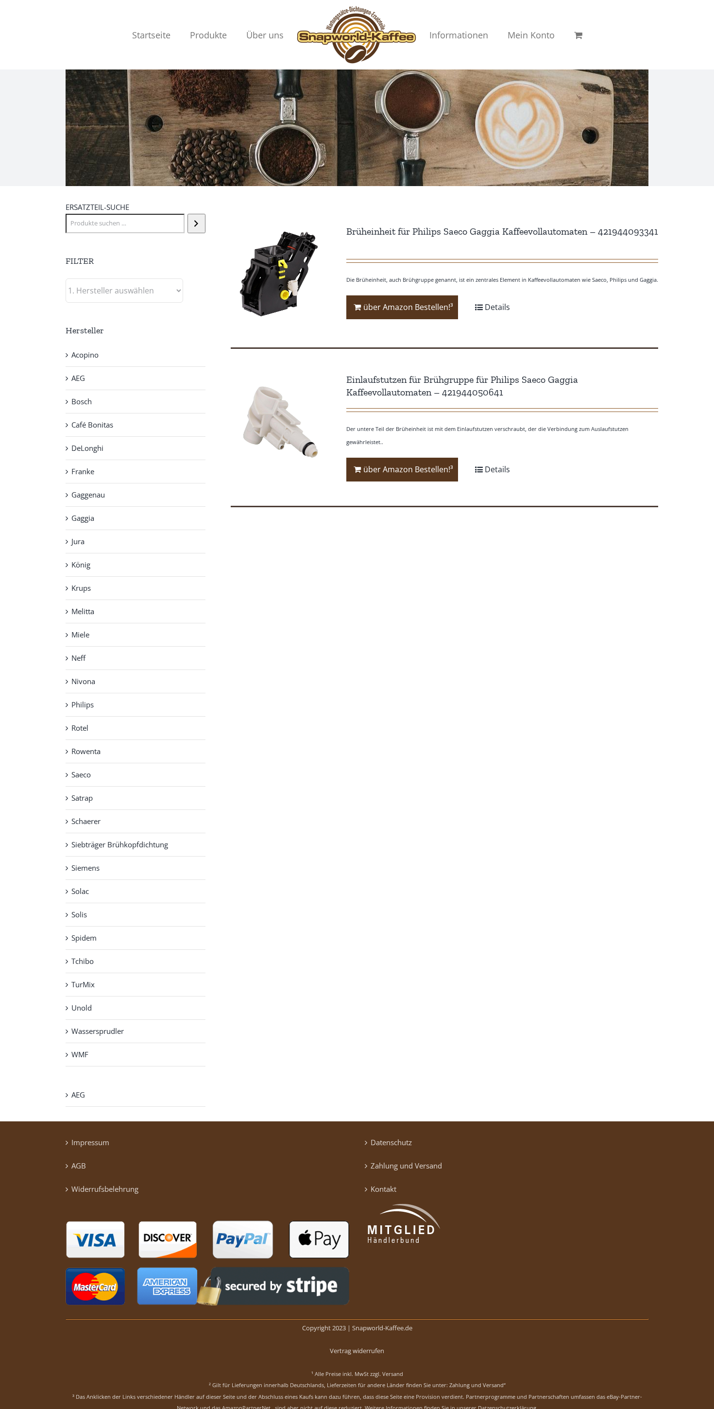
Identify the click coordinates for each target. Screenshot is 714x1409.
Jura (78, 541)
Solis (79, 914)
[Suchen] (196, 223)
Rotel (79, 728)
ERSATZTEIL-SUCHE (97, 207)
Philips (82, 704)
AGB (78, 1165)
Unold (81, 1008)
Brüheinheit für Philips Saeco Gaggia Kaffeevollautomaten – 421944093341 (502, 231)
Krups (81, 588)
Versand (392, 1373)
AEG (78, 378)
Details (497, 307)
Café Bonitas (92, 425)
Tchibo (82, 961)
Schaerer (86, 821)
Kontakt (383, 1189)
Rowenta (86, 751)
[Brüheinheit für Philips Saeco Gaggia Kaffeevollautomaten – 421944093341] (280, 274)
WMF (79, 1054)
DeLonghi (87, 448)
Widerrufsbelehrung (104, 1189)
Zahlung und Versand (406, 1165)
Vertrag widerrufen (357, 1350)
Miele (80, 634)
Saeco (81, 774)
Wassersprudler (97, 1031)
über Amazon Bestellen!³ (408, 307)
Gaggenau (88, 494)
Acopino (85, 355)
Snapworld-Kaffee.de (382, 1327)
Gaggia (82, 518)
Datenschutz (391, 1142)
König (80, 564)
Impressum (90, 1142)
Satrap (82, 798)
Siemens (85, 868)
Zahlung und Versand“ (477, 1385)
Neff (78, 658)
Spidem (84, 938)
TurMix (83, 984)
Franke (82, 471)
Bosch (81, 401)
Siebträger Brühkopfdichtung (119, 844)
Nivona (83, 681)
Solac (80, 891)
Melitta (82, 611)
